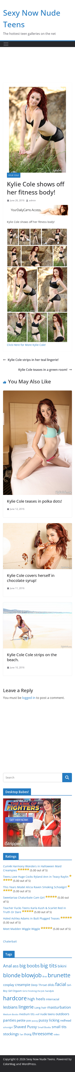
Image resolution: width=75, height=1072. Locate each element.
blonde (12, 975)
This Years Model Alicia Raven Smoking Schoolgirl (35, 887)
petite (21, 1020)
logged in (28, 698)
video (56, 1034)
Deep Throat (39, 985)
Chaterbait (10, 941)
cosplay (8, 984)
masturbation (59, 1007)
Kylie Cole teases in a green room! (42, 370)
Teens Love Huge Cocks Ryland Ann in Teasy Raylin (35, 876)
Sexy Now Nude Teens (40, 1059)
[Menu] (6, 44)
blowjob (31, 975)
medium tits (27, 1014)
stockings (11, 1033)
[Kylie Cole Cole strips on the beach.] (37, 605)
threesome (42, 1033)
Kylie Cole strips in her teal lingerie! (33, 360)
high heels (36, 998)
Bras (44, 976)
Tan (21, 1034)
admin (32, 200)
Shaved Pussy (25, 1026)
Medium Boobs (10, 1014)
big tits (48, 965)
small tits (59, 1026)
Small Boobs (44, 1027)
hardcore (15, 998)
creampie (22, 984)
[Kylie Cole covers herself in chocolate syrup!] (37, 526)
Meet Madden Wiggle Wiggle (21, 929)
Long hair (40, 1007)
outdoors (62, 1014)
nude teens (47, 1014)
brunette (59, 975)
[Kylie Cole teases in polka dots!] (37, 393)
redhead (65, 1020)
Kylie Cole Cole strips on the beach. (32, 657)
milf (37, 1014)
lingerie (26, 1007)
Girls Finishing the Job (33, 990)
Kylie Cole (13, 175)
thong (28, 1034)
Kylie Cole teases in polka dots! (34, 501)
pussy (35, 1020)
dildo (51, 985)
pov (28, 1020)
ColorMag (9, 1064)
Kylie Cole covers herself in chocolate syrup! (30, 578)
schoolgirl (8, 1027)
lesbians (10, 1007)
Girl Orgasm (15, 991)
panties (9, 1020)
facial (60, 984)
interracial (52, 999)
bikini (62, 966)
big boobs (29, 966)
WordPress (29, 1064)
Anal (7, 966)
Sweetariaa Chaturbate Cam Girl (24, 897)
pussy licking (49, 1020)
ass (16, 966)
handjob (49, 990)
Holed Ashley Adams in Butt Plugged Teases (31, 918)
